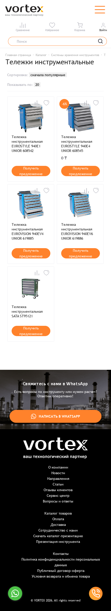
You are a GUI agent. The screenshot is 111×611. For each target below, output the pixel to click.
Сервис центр (58, 495)
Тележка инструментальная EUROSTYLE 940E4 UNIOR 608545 (76, 144)
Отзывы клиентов (58, 490)
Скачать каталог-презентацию (58, 536)
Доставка (58, 525)
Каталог (41, 55)
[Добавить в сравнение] (37, 103)
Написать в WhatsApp (59, 416)
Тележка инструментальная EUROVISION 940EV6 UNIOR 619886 (77, 231)
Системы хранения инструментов (75, 55)
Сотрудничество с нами (58, 530)
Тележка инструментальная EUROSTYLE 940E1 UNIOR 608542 (27, 144)
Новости (58, 473)
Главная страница (18, 55)
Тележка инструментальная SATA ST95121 (27, 311)
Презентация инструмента (58, 542)
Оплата (58, 519)
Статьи (58, 484)
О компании (58, 467)
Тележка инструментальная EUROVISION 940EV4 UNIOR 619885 (27, 231)
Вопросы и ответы (58, 501)
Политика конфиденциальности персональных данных (60, 562)
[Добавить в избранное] (46, 103)
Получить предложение (31, 171)
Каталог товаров (58, 513)
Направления (58, 479)
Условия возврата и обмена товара (61, 576)
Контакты (61, 554)
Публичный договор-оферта (60, 571)
